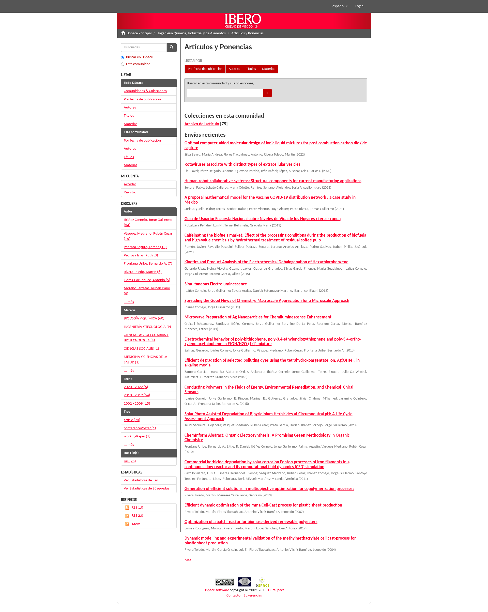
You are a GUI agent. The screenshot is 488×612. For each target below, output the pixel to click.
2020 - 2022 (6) (136, 387)
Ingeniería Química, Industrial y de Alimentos (192, 33)
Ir (267, 93)
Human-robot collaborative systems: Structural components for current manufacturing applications (273, 181)
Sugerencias (253, 596)
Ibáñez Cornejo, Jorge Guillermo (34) (148, 222)
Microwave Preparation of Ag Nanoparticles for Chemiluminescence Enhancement (258, 317)
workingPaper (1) (137, 436)
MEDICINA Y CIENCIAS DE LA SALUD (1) (145, 359)
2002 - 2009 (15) (137, 404)
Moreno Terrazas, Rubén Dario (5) (147, 291)
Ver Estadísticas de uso (141, 480)
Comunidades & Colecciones (145, 91)
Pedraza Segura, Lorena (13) (145, 247)
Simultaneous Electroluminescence (216, 284)
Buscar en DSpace (139, 57)
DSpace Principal (139, 33)
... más (129, 302)
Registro (130, 192)
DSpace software (216, 590)
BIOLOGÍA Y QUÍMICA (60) (144, 318)
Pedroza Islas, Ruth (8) (141, 255)
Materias (268, 69)
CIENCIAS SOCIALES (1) (141, 349)
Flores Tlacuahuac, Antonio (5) (147, 280)
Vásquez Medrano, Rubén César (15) (148, 236)
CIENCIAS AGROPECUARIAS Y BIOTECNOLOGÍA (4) (146, 337)
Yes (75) (130, 461)
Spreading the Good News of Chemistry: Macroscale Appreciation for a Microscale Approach (267, 301)
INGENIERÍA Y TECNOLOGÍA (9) (147, 327)
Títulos (251, 69)
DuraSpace (276, 590)
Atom (136, 524)
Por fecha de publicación (205, 69)
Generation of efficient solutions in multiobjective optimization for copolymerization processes (269, 489)
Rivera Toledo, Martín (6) (143, 272)
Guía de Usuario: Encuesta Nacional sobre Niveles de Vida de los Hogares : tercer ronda (263, 219)
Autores (234, 69)
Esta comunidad (138, 64)
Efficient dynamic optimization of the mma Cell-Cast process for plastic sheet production (263, 505)
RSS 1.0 (137, 508)
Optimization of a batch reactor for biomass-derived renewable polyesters (251, 522)
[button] (340, 6)
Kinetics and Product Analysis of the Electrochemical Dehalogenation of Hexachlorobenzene (266, 262)
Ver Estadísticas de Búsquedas (146, 489)
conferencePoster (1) (140, 428)
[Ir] (171, 47)
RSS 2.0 (137, 516)
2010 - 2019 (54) (137, 395)
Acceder (130, 184)
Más (188, 560)
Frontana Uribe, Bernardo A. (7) (148, 264)
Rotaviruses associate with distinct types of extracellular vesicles (242, 164)
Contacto (233, 596)
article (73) (132, 420)
